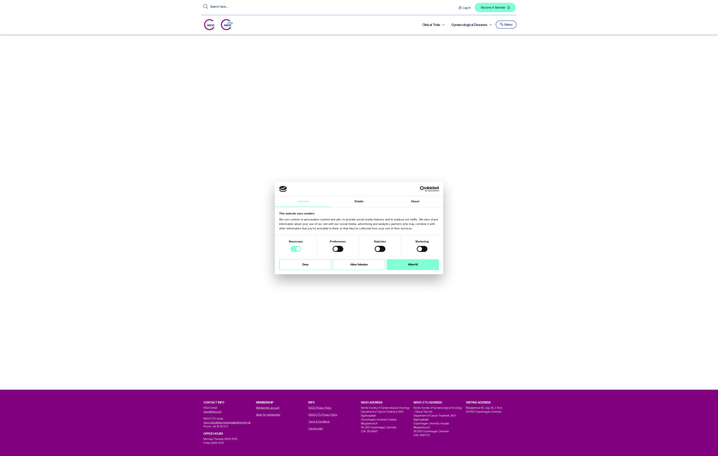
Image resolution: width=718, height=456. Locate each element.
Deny (305, 264)
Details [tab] (359, 201)
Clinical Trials (431, 25)
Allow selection (359, 264)
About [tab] (415, 201)
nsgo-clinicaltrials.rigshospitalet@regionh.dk (227, 422)
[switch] (338, 249)
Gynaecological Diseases (469, 25)
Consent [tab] (303, 201)
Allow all (413, 264)
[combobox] (279, 6)
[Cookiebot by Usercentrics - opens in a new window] (422, 189)
